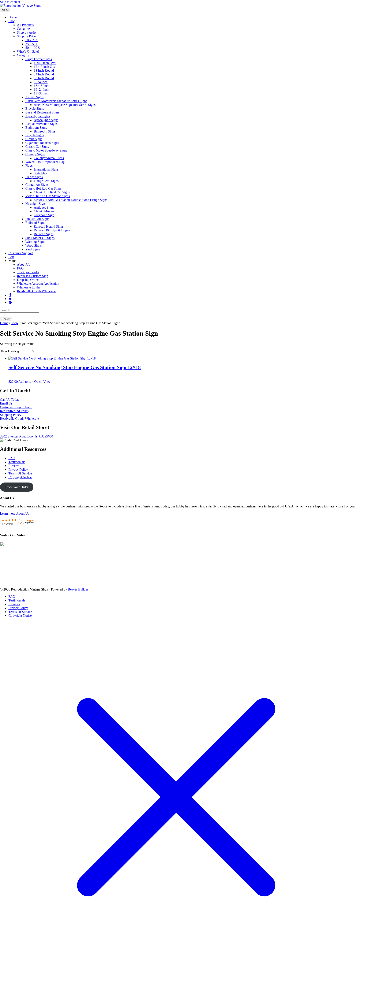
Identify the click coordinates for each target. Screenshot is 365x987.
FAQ (20, 268)
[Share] (351, 4)
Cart (11, 257)
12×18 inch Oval (45, 66)
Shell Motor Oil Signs (39, 238)
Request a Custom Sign (32, 276)
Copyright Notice (20, 477)
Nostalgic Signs (35, 203)
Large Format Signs (38, 59)
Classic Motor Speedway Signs (46, 150)
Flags (29, 165)
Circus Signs (33, 139)
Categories (24, 28)
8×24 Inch (41, 82)
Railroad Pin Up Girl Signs (52, 230)
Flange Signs (34, 177)
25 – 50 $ (31, 44)
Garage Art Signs (36, 184)
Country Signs (35, 154)
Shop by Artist (26, 32)
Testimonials (16, 462)
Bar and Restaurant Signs (42, 112)
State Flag (40, 173)
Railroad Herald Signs (48, 226)
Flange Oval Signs (46, 181)
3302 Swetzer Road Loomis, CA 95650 (26, 436)
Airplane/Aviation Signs (41, 124)
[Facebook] (10, 295)
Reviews (14, 466)
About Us (23, 264)
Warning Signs (35, 241)
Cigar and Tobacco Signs (42, 143)
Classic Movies (44, 211)
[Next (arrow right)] (357, 493)
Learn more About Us (14, 513)
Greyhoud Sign (44, 215)
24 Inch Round (44, 74)
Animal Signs (34, 97)
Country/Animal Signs (49, 158)
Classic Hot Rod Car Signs (43, 188)
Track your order (28, 272)
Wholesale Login (28, 287)
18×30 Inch (41, 93)
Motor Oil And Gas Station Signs (47, 196)
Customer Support (20, 253)
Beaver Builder (78, 589)
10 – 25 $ (31, 40)
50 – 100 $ (32, 47)
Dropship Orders (28, 280)
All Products (25, 25)
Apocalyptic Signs (37, 116)
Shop (11, 21)
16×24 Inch (41, 89)
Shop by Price (26, 36)
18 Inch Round (44, 70)
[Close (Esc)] (360, 4)
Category (23, 55)
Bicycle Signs (34, 108)
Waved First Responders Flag (45, 162)
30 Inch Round (44, 78)
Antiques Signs (44, 207)
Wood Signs (33, 245)
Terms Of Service (20, 473)
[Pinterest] (10, 302)
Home (12, 17)
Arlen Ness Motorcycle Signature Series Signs (56, 101)
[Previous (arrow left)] (7, 493)
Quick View (42, 381)
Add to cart (25, 381)
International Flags (46, 169)
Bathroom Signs (36, 127)
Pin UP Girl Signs (37, 219)
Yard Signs (32, 249)
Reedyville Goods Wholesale (36, 291)
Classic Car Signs (37, 146)
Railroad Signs (35, 222)
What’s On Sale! (28, 51)
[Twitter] (10, 299)
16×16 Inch (41, 85)
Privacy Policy (18, 469)
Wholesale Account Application (38, 283)
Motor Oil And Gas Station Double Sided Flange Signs (70, 200)
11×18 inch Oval (45, 63)
